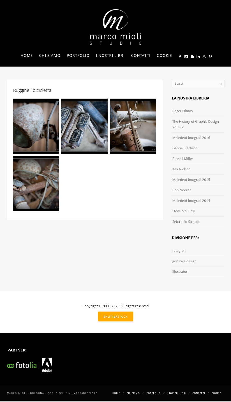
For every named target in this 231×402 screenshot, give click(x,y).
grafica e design (184, 261)
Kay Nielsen (181, 169)
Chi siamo (49, 55)
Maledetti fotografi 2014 (191, 200)
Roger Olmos (182, 111)
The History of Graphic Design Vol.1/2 (195, 124)
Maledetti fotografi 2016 (191, 137)
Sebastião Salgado (186, 221)
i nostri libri (110, 55)
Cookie (164, 55)
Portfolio (78, 55)
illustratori (180, 271)
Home (27, 55)
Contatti (140, 55)
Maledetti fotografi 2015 (191, 179)
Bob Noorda (181, 190)
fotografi (179, 250)
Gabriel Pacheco (184, 148)
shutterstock (116, 316)
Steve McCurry (183, 211)
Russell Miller (182, 158)
